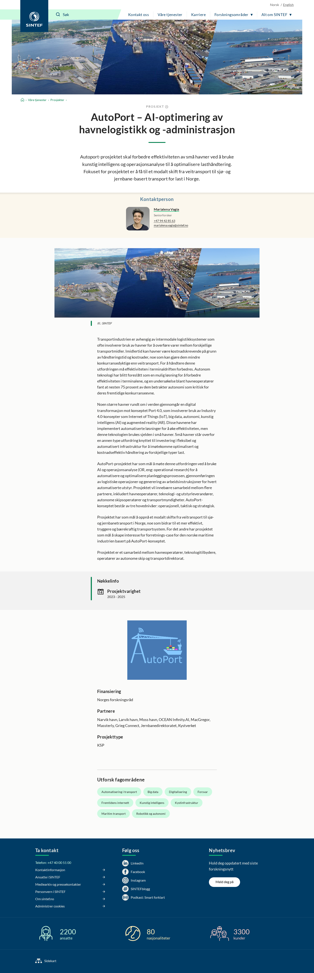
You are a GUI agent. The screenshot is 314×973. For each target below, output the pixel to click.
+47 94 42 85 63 (164, 221)
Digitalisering (178, 792)
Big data (153, 792)
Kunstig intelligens (152, 802)
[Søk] (58, 14)
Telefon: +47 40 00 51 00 (53, 862)
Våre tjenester (170, 14)
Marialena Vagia (166, 209)
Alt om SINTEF (274, 14)
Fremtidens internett (115, 802)
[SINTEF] (34, 16)
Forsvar (203, 792)
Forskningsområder (231, 14)
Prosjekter (57, 100)
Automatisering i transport (119, 792)
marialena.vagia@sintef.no (171, 225)
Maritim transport (113, 813)
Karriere (198, 14)
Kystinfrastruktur (186, 802)
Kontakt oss (138, 14)
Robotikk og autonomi (151, 813)
